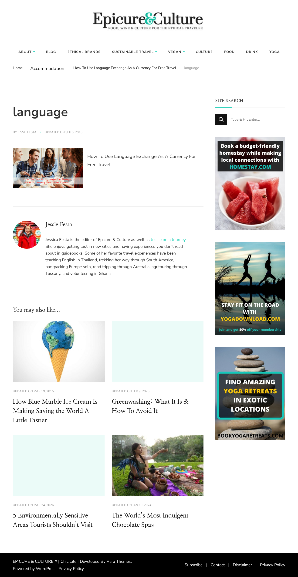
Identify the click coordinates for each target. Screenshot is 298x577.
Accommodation (47, 68)
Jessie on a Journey (168, 239)
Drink (252, 51)
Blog (51, 51)
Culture (204, 51)
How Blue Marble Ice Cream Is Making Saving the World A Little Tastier (55, 411)
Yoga (274, 51)
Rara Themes (119, 561)
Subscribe (194, 565)
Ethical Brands (84, 51)
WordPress (46, 568)
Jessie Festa (27, 132)
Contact (218, 565)
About (25, 51)
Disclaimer (242, 565)
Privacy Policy (71, 568)
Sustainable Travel (133, 51)
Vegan (174, 51)
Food (229, 51)
